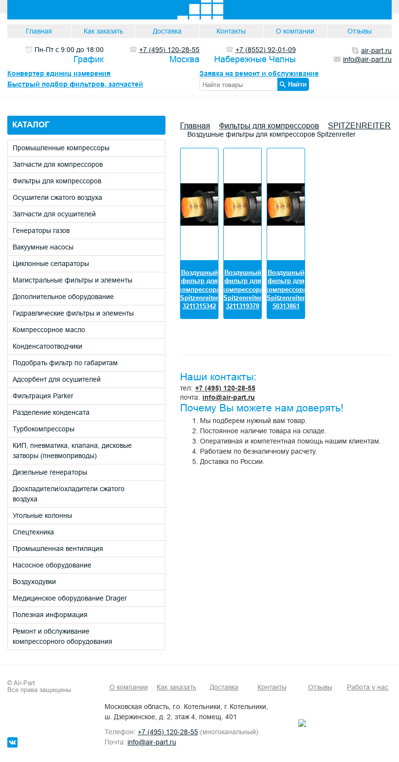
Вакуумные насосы (43, 247)
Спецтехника (33, 532)
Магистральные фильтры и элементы (72, 280)
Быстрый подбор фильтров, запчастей (75, 84)
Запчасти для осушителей (54, 214)
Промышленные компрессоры (61, 148)
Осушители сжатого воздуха (57, 197)
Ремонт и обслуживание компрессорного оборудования (62, 636)
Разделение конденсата (51, 412)
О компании (295, 31)
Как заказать (103, 31)
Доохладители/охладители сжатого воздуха (69, 494)
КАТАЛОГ (31, 124)
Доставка (167, 31)
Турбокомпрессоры (43, 429)
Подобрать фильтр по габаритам (65, 363)
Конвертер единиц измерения (58, 73)
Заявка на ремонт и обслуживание (259, 73)
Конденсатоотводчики (47, 346)
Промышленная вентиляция (58, 548)
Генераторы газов (41, 230)
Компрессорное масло (49, 330)
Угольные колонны (42, 515)
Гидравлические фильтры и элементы (73, 313)
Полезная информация (50, 615)
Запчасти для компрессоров (58, 164)
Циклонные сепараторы (51, 263)
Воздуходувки (34, 581)
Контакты (231, 31)
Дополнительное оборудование (63, 297)
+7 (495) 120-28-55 (225, 388)
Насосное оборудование (52, 565)
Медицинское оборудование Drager (70, 598)
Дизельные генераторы (50, 472)
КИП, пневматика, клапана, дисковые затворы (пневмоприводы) (72, 451)
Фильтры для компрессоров (57, 181)
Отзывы (359, 31)
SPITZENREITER (359, 125)
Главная (39, 31)
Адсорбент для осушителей (57, 379)
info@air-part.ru (228, 397)
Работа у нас (367, 687)
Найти (297, 84)
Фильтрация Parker (43, 396)
